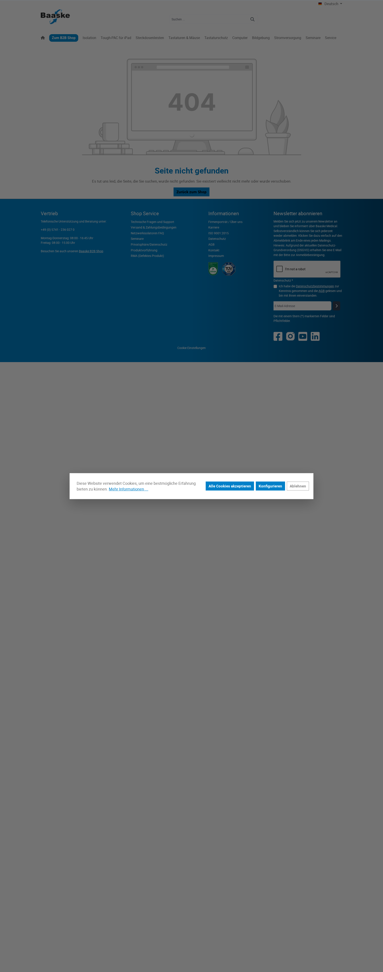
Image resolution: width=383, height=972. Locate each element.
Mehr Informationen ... (128, 489)
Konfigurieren (270, 486)
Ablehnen (298, 486)
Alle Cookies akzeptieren (230, 486)
